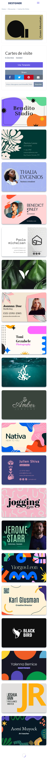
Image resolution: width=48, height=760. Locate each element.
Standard (19, 58)
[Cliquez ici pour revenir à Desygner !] (15, 5)
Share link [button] (38, 84)
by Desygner (9, 58)
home (4, 9)
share (24, 72)
